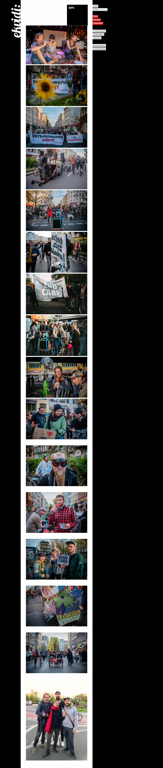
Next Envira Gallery (99, 49)
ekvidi (95, 6)
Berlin (95, 16)
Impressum (97, 38)
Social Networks (98, 34)
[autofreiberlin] (56, 44)
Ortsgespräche (98, 23)
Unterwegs (97, 20)
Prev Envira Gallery (99, 45)
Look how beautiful (99, 31)
